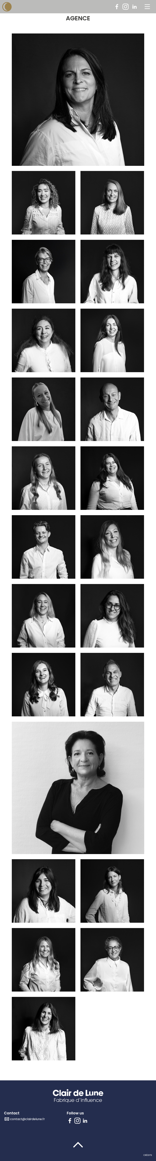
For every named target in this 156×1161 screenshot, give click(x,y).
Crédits (147, 1155)
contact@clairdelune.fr (27, 1119)
